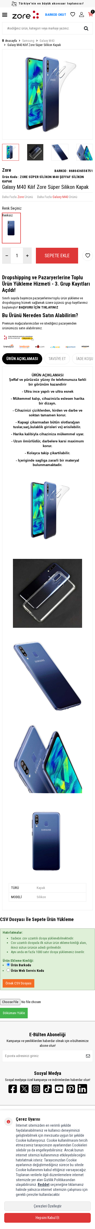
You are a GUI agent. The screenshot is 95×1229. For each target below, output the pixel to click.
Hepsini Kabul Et (47, 1218)
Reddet (43, 1184)
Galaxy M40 (47, 41)
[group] (47, 94)
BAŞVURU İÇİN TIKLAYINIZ (38, 307)
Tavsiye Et (57, 358)
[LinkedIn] (82, 1089)
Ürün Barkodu (21, 965)
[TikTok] (47, 1089)
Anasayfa (11, 41)
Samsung (28, 41)
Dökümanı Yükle (14, 1013)
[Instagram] (36, 1089)
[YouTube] (59, 1089)
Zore (6, 170)
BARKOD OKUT (55, 15)
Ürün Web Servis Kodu (27, 971)
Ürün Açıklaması (22, 358)
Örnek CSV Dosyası (18, 983)
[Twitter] (24, 1089)
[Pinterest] (70, 1089)
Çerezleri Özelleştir (47, 1206)
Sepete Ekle (57, 255)
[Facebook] (12, 1089)
